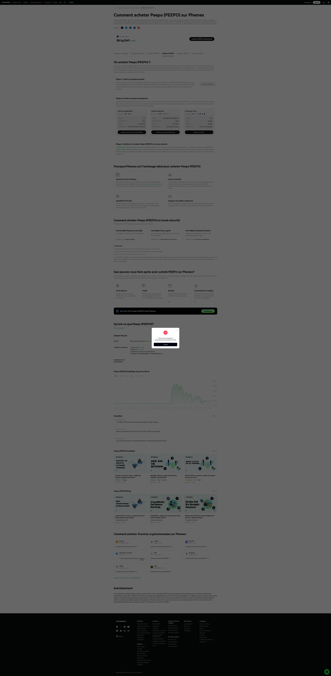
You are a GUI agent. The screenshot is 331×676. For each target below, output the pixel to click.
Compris (165, 344)
